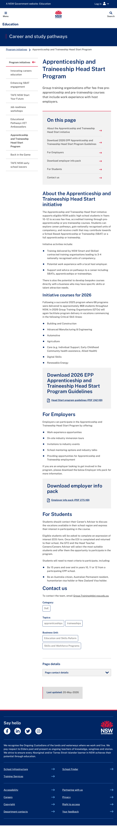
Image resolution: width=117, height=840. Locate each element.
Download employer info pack (64, 160)
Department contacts (16, 811)
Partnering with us (72, 789)
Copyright (9, 804)
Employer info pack (70, 500)
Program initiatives (16, 49)
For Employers (55, 152)
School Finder (70, 769)
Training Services (20, 776)
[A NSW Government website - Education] (29, 4)
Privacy (66, 797)
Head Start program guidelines (77, 400)
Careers (8, 797)
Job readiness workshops (18, 109)
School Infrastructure (23, 769)
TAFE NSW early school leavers (20, 165)
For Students (54, 169)
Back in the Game (20, 154)
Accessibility (11, 789)
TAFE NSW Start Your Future (20, 97)
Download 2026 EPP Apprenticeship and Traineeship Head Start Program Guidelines (71, 142)
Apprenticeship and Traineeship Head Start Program (20, 141)
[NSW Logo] (58, 14)
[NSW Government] (106, 727)
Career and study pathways (38, 36)
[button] (6, 14)
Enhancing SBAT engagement (20, 84)
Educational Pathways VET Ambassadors (19, 123)
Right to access (71, 804)
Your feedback (70, 811)
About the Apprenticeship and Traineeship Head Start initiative (71, 130)
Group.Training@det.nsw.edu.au (91, 595)
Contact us (53, 177)
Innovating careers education (21, 72)
